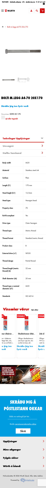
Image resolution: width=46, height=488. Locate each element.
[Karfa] (42, 10)
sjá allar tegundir (11, 118)
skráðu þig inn (30, 2)
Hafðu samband (12, 153)
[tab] (23, 139)
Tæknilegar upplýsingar (16, 138)
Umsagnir (8, 145)
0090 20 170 (15, 114)
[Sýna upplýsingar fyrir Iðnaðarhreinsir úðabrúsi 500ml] (18, 323)
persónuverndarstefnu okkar (25, 424)
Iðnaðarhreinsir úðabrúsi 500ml (18, 334)
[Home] (2, 27)
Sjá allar (34, 310)
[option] (8, 80)
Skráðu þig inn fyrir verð (14, 106)
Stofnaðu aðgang (15, 2)
